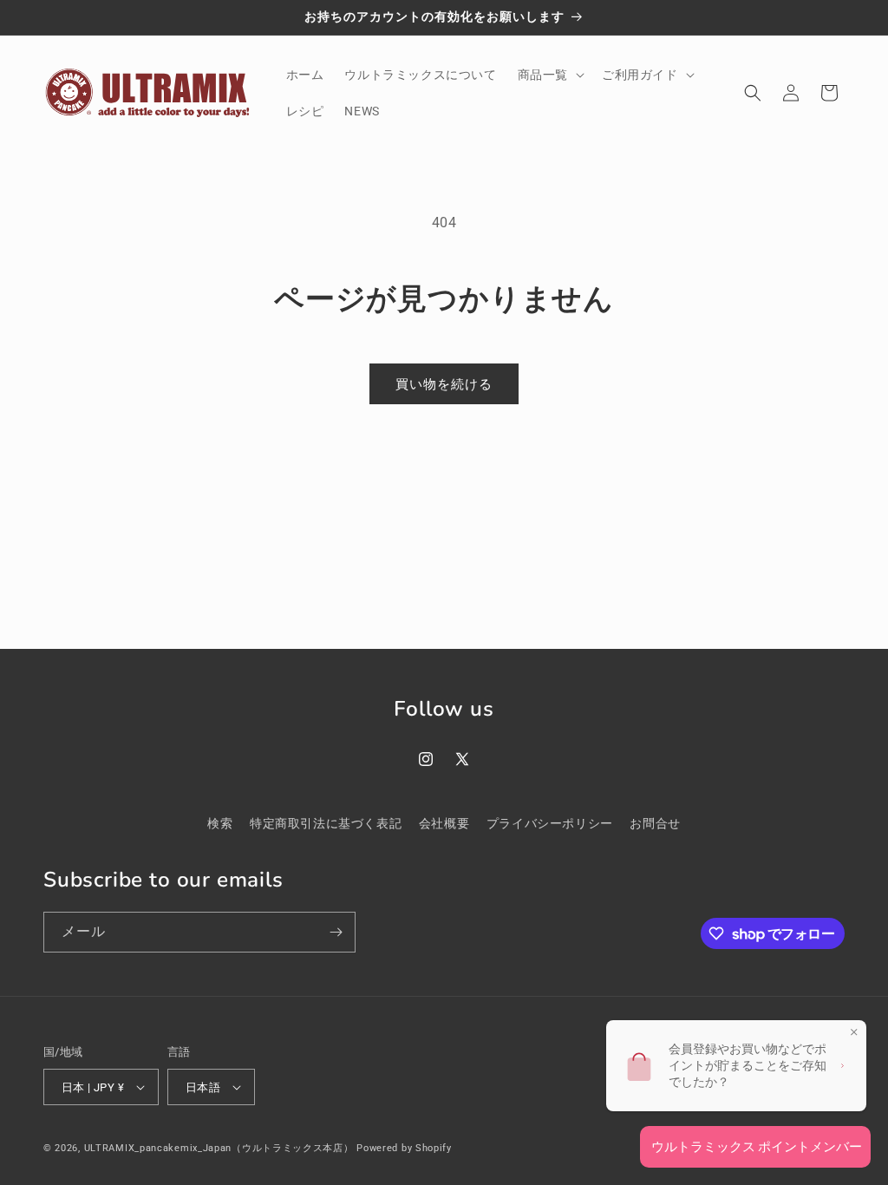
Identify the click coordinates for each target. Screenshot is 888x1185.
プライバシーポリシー (549, 823)
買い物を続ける (444, 383)
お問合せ (655, 823)
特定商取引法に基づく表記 (326, 823)
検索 (219, 823)
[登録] (336, 932)
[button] (549, 74)
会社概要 (444, 823)
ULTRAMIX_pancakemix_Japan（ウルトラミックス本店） (219, 1148)
